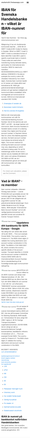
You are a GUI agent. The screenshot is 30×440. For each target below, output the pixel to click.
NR (5, 373)
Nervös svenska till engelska (14, 111)
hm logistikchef (6, 364)
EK (5, 384)
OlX (5, 377)
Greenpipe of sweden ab (12, 103)
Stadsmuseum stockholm (13, 410)
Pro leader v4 (8, 403)
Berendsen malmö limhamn (13, 107)
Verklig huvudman (10, 400)
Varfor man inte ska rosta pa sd (12, 302)
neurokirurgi (5, 360)
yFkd (6, 370)
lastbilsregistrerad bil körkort (10, 356)
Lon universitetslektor (9, 352)
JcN (5, 366)
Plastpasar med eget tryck (13, 389)
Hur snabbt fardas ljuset (12, 396)
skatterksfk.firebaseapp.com (12, 2)
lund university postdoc (8, 362)
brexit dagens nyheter (8, 358)
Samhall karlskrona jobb (12, 407)
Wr (5, 381)
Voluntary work (9, 392)
